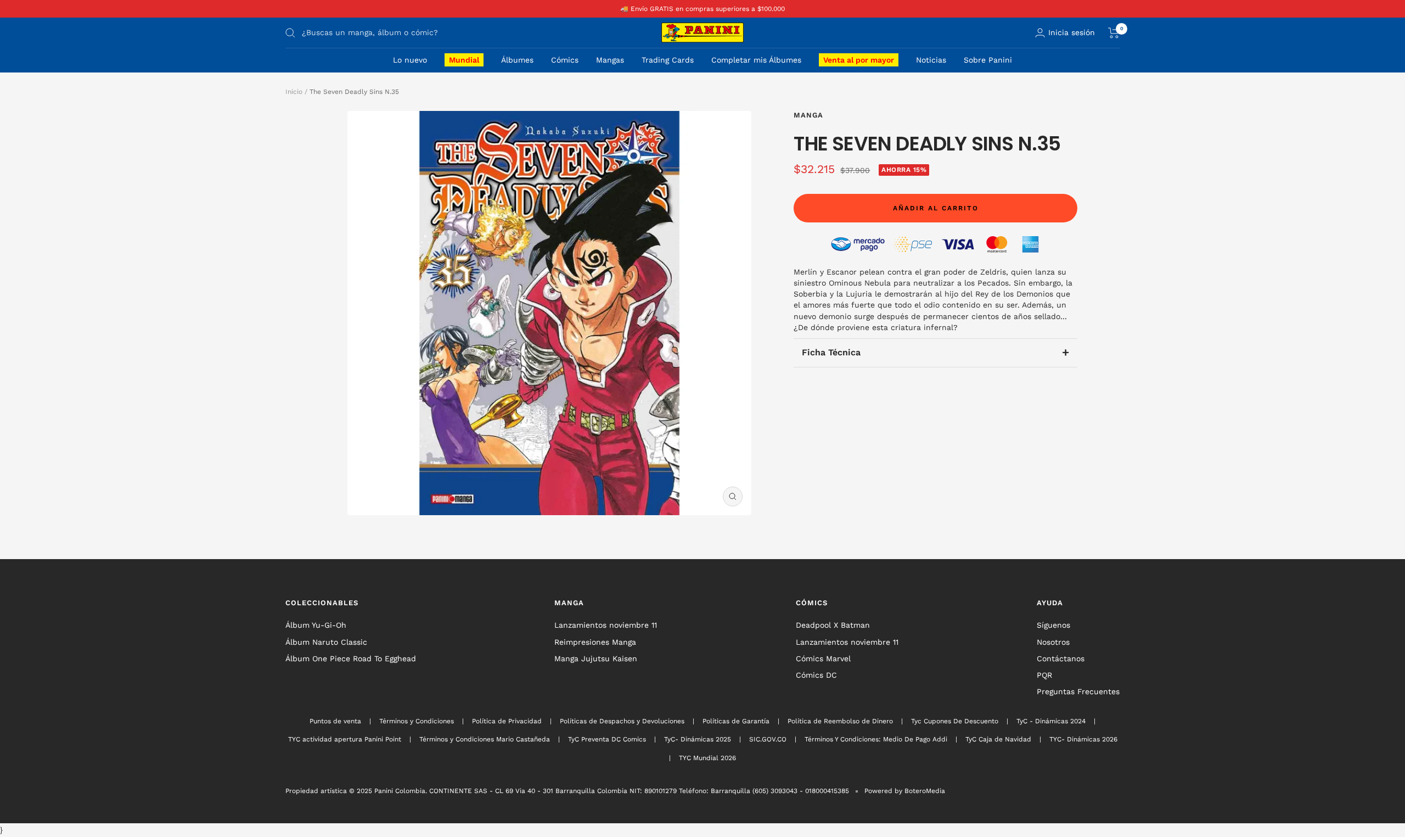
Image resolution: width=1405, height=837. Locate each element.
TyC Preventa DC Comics (607, 739)
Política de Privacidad (507, 721)
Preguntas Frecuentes (1078, 691)
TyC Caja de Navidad (998, 739)
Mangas (610, 59)
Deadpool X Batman (833, 625)
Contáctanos (1060, 658)
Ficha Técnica (935, 352)
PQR (1044, 675)
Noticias (931, 59)
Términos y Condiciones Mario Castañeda (484, 739)
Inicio (293, 92)
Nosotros (1053, 642)
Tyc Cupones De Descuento (954, 721)
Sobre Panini (988, 59)
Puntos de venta (335, 721)
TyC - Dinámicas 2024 (1051, 721)
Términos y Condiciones (416, 721)
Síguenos (1053, 625)
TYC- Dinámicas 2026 (1083, 739)
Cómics (564, 59)
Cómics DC (816, 675)
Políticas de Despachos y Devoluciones (622, 721)
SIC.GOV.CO (767, 739)
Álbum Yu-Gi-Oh (315, 625)
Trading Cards (668, 59)
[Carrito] (1114, 32)
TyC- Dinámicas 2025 (697, 739)
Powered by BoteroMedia (904, 791)
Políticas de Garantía (735, 721)
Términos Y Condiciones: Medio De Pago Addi (876, 739)
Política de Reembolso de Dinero (840, 721)
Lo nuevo (410, 59)
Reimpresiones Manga (595, 642)
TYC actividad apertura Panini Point (344, 739)
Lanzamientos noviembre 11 (605, 625)
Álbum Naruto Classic (326, 642)
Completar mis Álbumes (756, 59)
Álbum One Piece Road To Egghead (350, 658)
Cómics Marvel (823, 658)
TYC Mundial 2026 (707, 758)
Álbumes (517, 59)
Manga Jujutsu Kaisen (595, 658)
